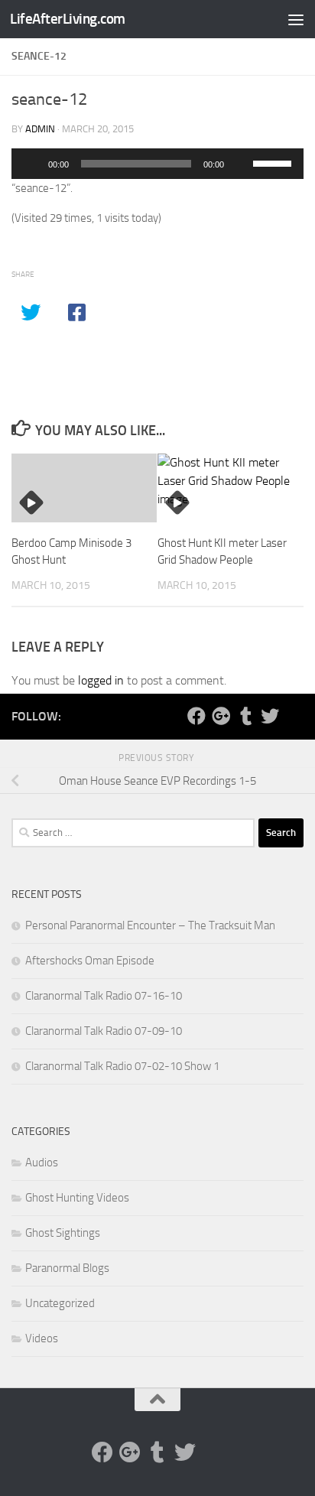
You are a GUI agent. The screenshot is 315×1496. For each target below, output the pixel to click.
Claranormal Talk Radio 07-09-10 (103, 1031)
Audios (41, 1162)
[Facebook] (196, 716)
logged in (101, 680)
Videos (41, 1338)
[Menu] (296, 19)
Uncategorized (60, 1303)
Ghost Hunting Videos (77, 1198)
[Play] (31, 163)
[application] (157, 163)
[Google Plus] (221, 716)
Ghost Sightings (62, 1233)
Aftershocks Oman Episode (89, 961)
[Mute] (240, 163)
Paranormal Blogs (67, 1268)
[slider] (274, 162)
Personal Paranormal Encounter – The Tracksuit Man (150, 925)
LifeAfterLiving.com (67, 19)
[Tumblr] (245, 716)
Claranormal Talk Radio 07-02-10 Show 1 (122, 1066)
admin (40, 129)
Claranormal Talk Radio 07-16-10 (103, 996)
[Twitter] (270, 716)
